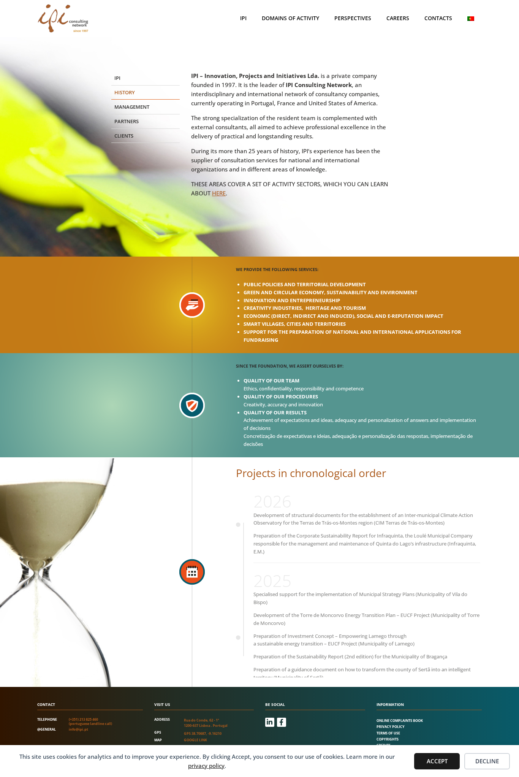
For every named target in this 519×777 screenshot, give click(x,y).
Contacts (438, 18)
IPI (243, 18)
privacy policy (206, 765)
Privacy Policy (391, 726)
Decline (487, 761)
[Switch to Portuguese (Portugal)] (471, 18)
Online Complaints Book (400, 720)
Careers (397, 18)
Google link (195, 739)
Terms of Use (388, 733)
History (124, 92)
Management (131, 106)
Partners (126, 121)
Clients (123, 135)
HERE (219, 193)
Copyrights (388, 739)
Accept (437, 761)
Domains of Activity (290, 18)
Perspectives (352, 18)
